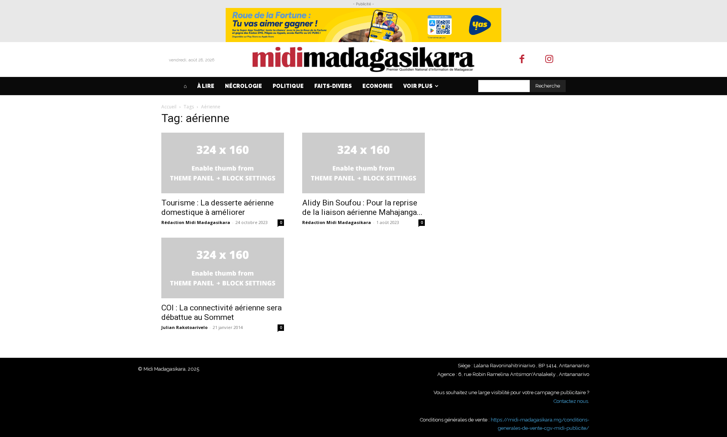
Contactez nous (571, 401)
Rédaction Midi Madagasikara (195, 222)
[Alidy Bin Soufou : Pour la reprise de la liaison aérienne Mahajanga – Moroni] (363, 163)
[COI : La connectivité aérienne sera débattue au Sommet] (222, 268)
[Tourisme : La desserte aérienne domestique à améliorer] (222, 163)
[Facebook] (522, 60)
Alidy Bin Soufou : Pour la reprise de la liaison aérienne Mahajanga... (362, 207)
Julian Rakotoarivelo (184, 327)
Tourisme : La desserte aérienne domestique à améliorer (217, 207)
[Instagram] (550, 60)
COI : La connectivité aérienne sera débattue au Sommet (221, 312)
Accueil (168, 106)
